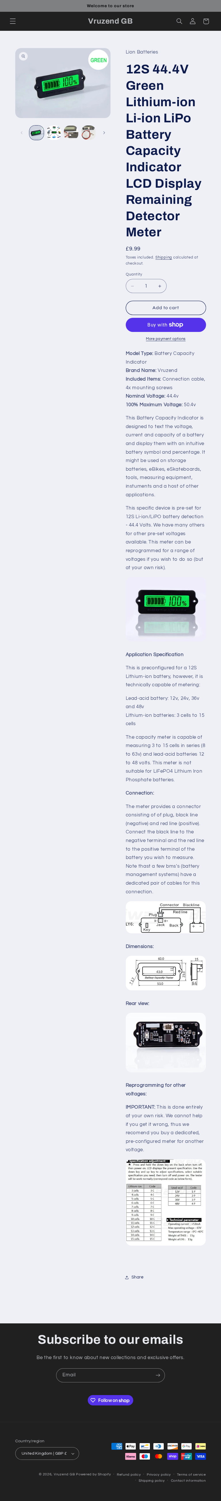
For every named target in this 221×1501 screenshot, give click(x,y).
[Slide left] (21, 132)
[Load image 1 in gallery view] (36, 133)
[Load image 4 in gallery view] (88, 133)
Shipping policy (152, 1480)
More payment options (166, 339)
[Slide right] (104, 132)
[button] (12, 21)
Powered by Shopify (93, 1474)
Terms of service (191, 1474)
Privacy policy (159, 1474)
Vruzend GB (64, 1474)
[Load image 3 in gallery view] (71, 133)
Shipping (163, 257)
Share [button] (138, 1277)
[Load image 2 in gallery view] (54, 133)
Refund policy (129, 1474)
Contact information (188, 1480)
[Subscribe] (158, 1375)
